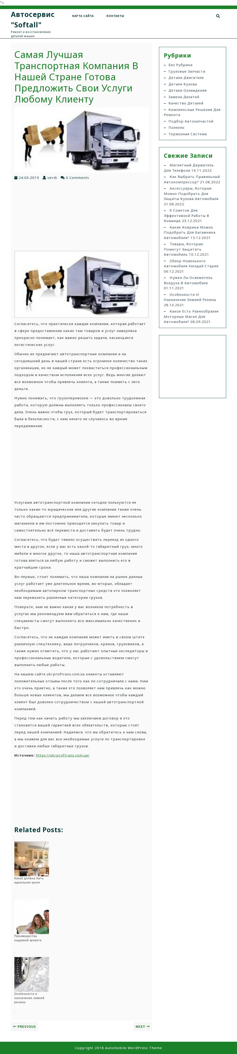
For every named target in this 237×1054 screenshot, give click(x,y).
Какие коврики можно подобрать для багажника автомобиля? (189, 232)
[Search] (218, 16)
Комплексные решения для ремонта (192, 112)
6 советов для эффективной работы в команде (186, 215)
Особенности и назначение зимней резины (190, 297)
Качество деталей (185, 103)
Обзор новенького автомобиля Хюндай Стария (191, 263)
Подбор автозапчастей (190, 121)
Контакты (115, 16)
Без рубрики (180, 64)
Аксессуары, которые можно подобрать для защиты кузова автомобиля (191, 193)
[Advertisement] (81, 215)
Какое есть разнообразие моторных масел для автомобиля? (191, 316)
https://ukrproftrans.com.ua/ (63, 755)
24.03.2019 (29, 177)
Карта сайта (83, 16)
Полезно (176, 127)
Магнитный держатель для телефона (189, 168)
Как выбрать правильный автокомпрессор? (192, 179)
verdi (52, 177)
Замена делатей (183, 96)
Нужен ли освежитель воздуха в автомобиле (188, 280)
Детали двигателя (186, 77)
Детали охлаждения (187, 90)
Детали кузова (182, 84)
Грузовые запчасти (186, 71)
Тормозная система (187, 134)
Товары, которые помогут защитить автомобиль (183, 249)
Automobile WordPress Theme (133, 1047)
